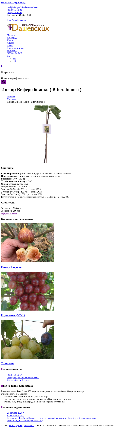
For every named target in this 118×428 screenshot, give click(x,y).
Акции (10, 43)
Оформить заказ (9, 213)
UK (14, 61)
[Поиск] (3, 82)
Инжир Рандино (11, 267)
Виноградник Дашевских (21, 425)
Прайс (10, 45)
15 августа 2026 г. (15, 415)
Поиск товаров (8, 78)
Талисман (7, 363)
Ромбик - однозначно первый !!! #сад (25, 420)
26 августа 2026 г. (15, 413)
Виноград (12, 37)
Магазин (11, 35)
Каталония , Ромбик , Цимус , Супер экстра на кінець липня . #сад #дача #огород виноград (51, 418)
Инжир (10, 40)
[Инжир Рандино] (27, 261)
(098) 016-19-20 (14, 10)
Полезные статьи (15, 48)
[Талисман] (27, 358)
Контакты (12, 50)
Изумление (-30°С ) (13, 315)
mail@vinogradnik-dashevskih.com (23, 7)
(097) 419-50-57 (14, 12)
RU (8, 56)
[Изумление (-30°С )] (27, 310)
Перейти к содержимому (13, 2)
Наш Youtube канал (16, 20)
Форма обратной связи (18, 380)
